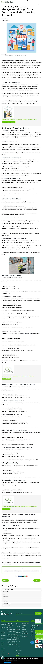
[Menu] (26, 1)
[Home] (7, 1)
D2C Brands (3, 632)
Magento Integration (12, 642)
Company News (5, 594)
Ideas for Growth (6, 20)
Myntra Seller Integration (12, 634)
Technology (33, 625)
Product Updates (5, 591)
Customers (33, 627)
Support (4, 598)
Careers (32, 629)
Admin (5, 54)
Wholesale (3, 629)
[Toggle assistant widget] (2, 658)
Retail (11, 571)
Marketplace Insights (6, 605)
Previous (5, 580)
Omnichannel (3, 624)
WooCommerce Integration (13, 644)
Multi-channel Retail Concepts (8, 589)
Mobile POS (18, 653)
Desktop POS (18, 652)
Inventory (6, 571)
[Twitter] (23, 576)
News (32, 635)
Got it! (8, 662)
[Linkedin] (21, 576)
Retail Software (26, 571)
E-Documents (24, 638)
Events (32, 633)
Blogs (32, 631)
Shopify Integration (11, 641)
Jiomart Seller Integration (12, 637)
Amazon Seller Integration (13, 632)
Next (37, 580)
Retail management (17, 571)
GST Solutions (5, 601)
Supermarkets (3, 639)
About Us (32, 623)
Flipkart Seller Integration (13, 635)
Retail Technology (34, 571)
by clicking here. (15, 660)
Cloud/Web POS (19, 650)
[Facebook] (19, 576)
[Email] (27, 576)
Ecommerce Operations (7, 603)
